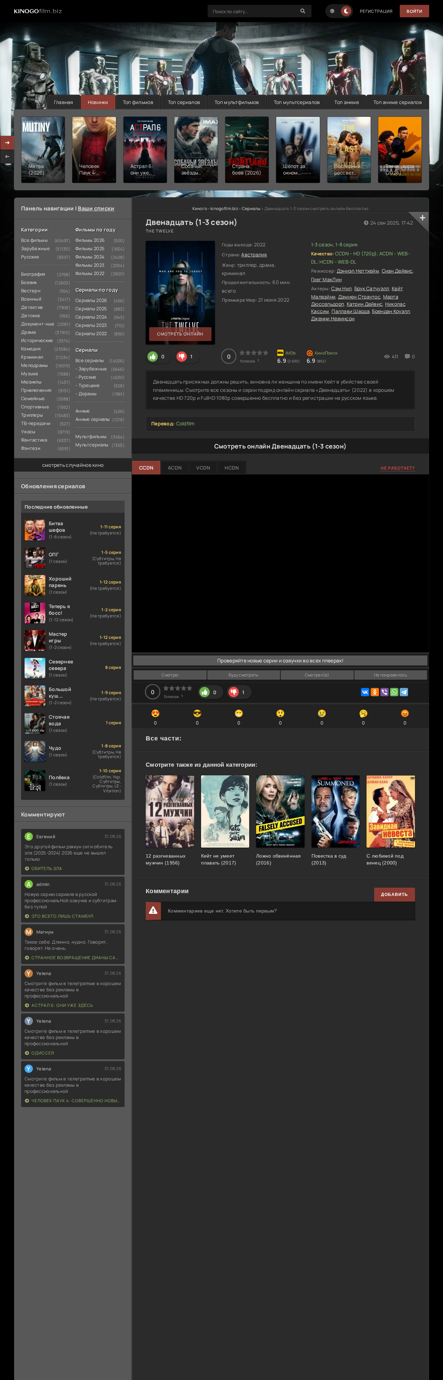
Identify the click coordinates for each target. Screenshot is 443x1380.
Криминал (32, 357)
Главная (63, 102)
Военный (31, 299)
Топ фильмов (138, 102)
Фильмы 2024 (90, 257)
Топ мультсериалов (297, 102)
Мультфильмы (91, 436)
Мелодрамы (34, 365)
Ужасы (28, 431)
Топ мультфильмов (237, 102)
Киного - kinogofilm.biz (215, 208)
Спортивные (35, 407)
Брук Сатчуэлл (371, 288)
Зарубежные (35, 248)
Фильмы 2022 (89, 273)
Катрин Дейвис (365, 304)
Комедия (30, 349)
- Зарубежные (91, 369)
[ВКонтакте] (365, 692)
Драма (28, 332)
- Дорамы (86, 393)
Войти (414, 11)
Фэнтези (30, 448)
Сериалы (251, 208)
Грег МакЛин (326, 279)
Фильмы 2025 (90, 248)
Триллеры (32, 415)
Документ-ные (37, 324)
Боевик (29, 282)
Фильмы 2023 (89, 265)
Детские (30, 315)
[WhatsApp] (394, 692)
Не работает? (398, 468)
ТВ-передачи (35, 423)
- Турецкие (87, 385)
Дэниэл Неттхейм (358, 270)
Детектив (32, 307)
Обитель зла (46, 868)
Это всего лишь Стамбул (62, 916)
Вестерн (30, 290)
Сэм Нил (341, 288)
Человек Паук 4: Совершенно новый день (76, 1101)
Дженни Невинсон (332, 318)
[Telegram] (404, 692)
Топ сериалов (184, 102)
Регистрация (376, 11)
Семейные (33, 398)
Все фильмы (34, 240)
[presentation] (7, 156)
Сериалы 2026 (91, 300)
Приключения (36, 390)
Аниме (82, 411)
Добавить (394, 894)
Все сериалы (89, 360)
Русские (30, 257)
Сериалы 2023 (91, 325)
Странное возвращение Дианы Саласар (76, 958)
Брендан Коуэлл (391, 311)
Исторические (37, 340)
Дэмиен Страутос (359, 296)
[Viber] (384, 692)
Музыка (29, 373)
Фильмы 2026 (90, 240)
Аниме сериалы (92, 419)
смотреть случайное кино (72, 465)
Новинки (98, 102)
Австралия (254, 254)
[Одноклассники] (375, 692)
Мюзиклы (31, 382)
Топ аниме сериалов (397, 102)
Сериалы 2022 (91, 333)
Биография (33, 274)
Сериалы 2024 (91, 317)
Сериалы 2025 (91, 308)
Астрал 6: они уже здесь (62, 1005)
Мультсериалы (91, 445)
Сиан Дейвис (397, 270)
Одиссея (42, 1053)
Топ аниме (346, 102)
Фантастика (34, 440)
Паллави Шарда (351, 311)
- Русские (86, 377)
